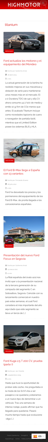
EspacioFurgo (9, 439)
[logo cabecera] (24, 4)
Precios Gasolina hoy (13, 435)
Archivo (17, 439)
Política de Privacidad (28, 439)
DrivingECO (24, 435)
